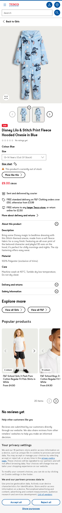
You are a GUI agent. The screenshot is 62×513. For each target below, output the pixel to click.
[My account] (49, 5)
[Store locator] (57, 5)
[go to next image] (50, 114)
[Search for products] (57, 13)
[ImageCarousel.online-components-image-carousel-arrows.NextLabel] (34, 350)
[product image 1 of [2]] (31, 64)
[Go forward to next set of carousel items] (56, 401)
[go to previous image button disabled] (12, 114)
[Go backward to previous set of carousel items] (49, 401)
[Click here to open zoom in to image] (6, 97)
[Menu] (5, 5)
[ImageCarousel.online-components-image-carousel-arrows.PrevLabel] (5, 350)
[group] (20, 361)
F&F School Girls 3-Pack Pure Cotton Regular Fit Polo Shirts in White (19, 379)
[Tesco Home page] (14, 4)
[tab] (23, 114)
